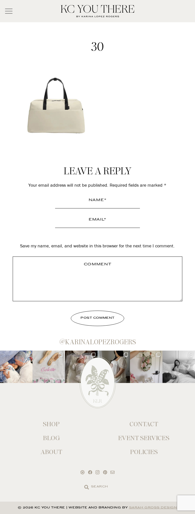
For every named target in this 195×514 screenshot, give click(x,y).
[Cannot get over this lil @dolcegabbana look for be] (146, 367)
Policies (144, 451)
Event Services (143, 438)
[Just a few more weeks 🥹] (178, 367)
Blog (51, 438)
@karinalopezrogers (97, 342)
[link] (86, 487)
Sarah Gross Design (153, 507)
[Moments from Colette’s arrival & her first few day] (16, 367)
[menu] (8, 11)
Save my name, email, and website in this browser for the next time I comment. (97, 246)
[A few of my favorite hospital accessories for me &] (48, 367)
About (51, 451)
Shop (51, 424)
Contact (143, 424)
